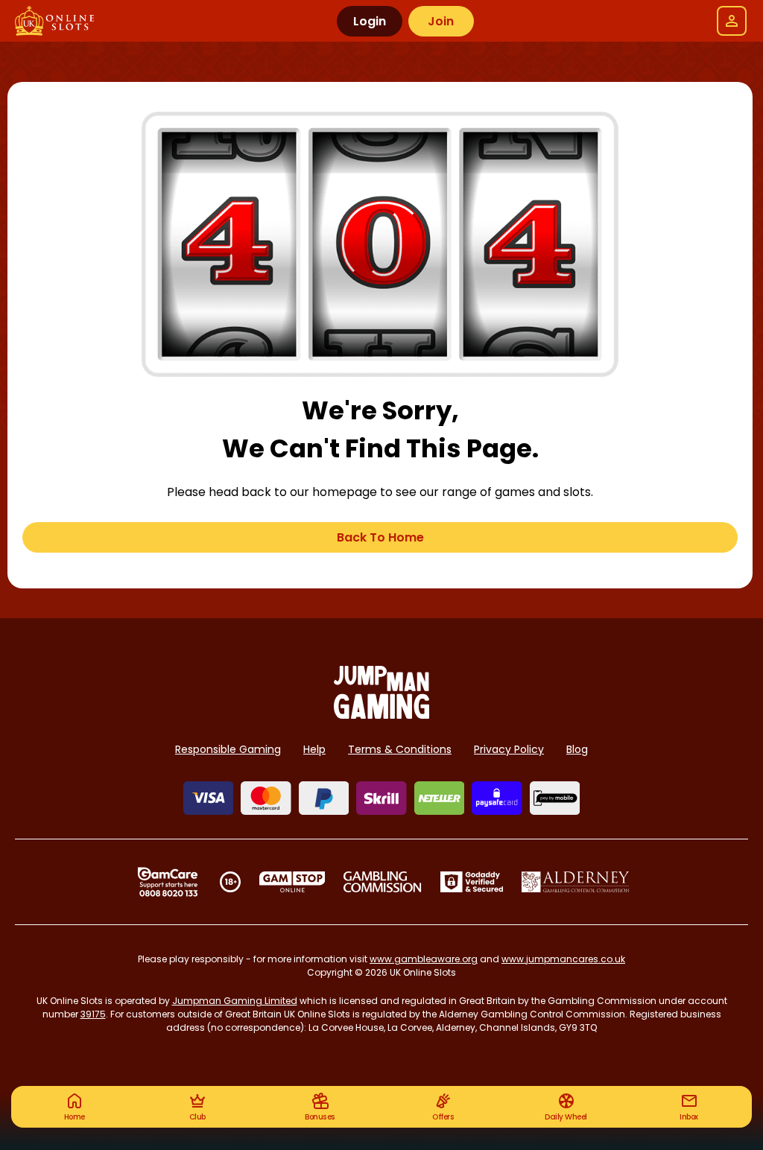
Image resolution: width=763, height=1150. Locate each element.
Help (314, 749)
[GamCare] (167, 881)
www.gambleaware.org (424, 959)
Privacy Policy (509, 749)
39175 (93, 1014)
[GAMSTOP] (292, 881)
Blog (577, 749)
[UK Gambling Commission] (382, 881)
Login (369, 21)
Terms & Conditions (400, 749)
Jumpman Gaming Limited (234, 1000)
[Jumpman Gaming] (381, 714)
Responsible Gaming (228, 749)
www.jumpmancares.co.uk (563, 959)
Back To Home (380, 537)
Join (441, 21)
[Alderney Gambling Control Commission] (576, 881)
